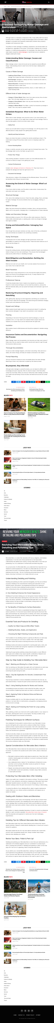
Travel (5, 520)
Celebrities (6, 497)
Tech (5, 516)
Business (6, 495)
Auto (5, 492)
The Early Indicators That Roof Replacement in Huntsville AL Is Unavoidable (36, 896)
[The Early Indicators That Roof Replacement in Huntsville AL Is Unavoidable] (39, 886)
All (4, 490)
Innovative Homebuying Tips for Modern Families (15, 917)
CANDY (7, 31)
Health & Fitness (7, 503)
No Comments (23, 31)
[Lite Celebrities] (27, 2)
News (9, 6)
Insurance (6, 507)
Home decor (6, 505)
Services (6, 511)
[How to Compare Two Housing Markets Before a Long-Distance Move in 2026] (15, 404)
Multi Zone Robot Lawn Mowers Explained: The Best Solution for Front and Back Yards (38, 414)
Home (5, 6)
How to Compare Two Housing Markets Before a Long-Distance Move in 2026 (14, 413)
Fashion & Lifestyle (8, 499)
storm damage (23, 52)
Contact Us (21, 1015)
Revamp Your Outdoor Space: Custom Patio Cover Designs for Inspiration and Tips (15, 871)
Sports (5, 514)
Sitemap (38, 1015)
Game (5, 501)
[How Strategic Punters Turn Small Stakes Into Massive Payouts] (15, 886)
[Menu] (5, 2)
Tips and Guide (7, 518)
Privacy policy (30, 1015)
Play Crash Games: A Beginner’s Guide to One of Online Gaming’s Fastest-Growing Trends (29, 459)
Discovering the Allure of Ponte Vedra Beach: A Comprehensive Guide (28, 472)
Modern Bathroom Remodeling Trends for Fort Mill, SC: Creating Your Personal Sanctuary (14, 436)
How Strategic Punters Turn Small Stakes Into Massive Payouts (13, 895)
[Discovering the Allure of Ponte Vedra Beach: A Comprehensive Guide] (7, 474)
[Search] (48, 2)
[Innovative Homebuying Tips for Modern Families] (15, 908)
